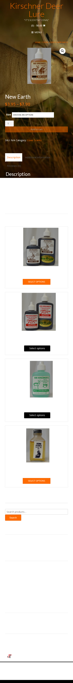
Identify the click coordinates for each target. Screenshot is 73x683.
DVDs (8, 577)
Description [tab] (13, 157)
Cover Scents (49, 42)
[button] (62, 51)
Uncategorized (13, 597)
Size (8, 114)
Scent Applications (15, 589)
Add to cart (37, 129)
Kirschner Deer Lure (36, 10)
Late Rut (9, 581)
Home (38, 42)
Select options (36, 281)
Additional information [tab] (37, 157)
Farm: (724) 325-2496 (20, 545)
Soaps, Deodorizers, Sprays (20, 593)
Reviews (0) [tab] (14, 165)
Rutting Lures (12, 585)
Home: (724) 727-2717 (20, 540)
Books (8, 570)
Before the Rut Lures (16, 566)
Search (13, 517)
